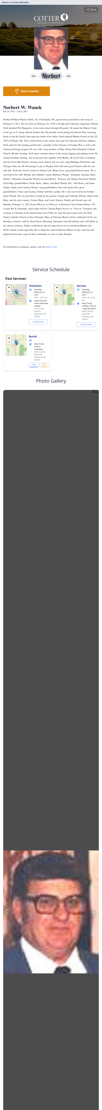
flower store (51, 246)
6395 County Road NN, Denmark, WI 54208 (88, 315)
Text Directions (38, 322)
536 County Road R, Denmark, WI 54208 (40, 312)
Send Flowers (44, 365)
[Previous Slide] (7, 911)
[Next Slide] (95, 911)
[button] (16, 292)
